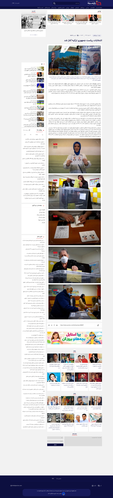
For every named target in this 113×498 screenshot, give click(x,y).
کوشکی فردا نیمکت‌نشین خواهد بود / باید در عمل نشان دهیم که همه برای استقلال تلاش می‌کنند (29, 91)
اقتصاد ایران (42, 210)
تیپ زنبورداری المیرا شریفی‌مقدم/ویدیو (35, 151)
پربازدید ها (39, 130)
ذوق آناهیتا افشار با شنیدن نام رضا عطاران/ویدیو (34, 344)
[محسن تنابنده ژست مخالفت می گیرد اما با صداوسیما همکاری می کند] (67, 377)
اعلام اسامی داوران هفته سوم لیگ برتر (30, 103)
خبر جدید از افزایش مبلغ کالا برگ (37, 305)
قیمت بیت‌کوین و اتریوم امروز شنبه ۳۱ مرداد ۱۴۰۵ (34, 273)
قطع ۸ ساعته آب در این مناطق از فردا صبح (35, 289)
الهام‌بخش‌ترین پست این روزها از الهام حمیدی (96, 408)
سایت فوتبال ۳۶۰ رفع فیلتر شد (29, 85)
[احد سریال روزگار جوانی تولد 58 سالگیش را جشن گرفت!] (53, 400)
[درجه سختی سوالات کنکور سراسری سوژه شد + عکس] (40, 80)
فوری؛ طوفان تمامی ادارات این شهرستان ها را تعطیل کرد (81, 22)
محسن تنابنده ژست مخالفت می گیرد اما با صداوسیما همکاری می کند (67, 385)
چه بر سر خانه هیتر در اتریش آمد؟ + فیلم (36, 301)
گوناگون (99, 11)
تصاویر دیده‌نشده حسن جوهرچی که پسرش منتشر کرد (82, 408)
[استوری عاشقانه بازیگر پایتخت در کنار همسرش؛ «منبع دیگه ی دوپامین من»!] (67, 400)
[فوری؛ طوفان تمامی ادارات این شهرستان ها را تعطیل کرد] (81, 18)
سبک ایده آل (42, 212)
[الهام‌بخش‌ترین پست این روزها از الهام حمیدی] (95, 400)
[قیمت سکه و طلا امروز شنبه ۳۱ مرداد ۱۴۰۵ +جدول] (54, 18)
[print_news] (57, 325)
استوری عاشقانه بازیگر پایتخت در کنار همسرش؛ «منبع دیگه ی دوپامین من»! (67, 408)
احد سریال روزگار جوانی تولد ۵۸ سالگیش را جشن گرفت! (54, 408)
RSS (13, 3)
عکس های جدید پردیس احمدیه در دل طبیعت (55, 384)
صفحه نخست (99, 8)
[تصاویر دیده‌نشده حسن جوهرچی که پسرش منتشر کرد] (81, 400)
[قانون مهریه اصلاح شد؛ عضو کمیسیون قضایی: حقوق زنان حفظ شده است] (40, 69)
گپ (100, 485)
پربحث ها (25, 130)
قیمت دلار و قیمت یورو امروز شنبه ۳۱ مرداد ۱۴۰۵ (67, 22)
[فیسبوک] (54, 325)
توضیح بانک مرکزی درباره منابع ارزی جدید (36, 323)
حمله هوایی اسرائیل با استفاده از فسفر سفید (35, 328)
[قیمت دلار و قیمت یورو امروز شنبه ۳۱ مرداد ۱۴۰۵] (67, 18)
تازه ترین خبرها (41, 220)
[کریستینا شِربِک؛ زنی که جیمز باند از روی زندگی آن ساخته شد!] (40, 113)
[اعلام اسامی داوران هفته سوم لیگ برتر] (40, 102)
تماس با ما (17, 3)
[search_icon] (54, 3)
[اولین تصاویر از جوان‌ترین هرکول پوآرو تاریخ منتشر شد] (53, 358)
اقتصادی (93, 8)
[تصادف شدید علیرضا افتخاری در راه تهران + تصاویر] (94, 18)
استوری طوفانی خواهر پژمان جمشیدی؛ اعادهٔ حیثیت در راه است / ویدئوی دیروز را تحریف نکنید (95, 386)
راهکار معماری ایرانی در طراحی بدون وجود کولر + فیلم (34, 303)
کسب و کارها (41, 8)
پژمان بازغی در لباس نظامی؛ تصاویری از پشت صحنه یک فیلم (81, 385)
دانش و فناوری (61, 8)
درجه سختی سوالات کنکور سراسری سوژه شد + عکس (31, 81)
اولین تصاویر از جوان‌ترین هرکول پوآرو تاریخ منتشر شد (54, 366)
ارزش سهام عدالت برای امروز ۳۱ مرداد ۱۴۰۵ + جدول (34, 286)
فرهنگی (72, 8)
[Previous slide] (23, 21)
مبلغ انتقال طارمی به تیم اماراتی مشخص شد (35, 253)
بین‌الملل (82, 8)
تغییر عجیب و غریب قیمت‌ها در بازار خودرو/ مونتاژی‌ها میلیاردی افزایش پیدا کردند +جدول (54, 426)
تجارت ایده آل (42, 217)
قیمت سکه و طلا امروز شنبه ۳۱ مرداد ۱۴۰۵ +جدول (54, 22)
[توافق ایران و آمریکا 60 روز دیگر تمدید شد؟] (33, 21)
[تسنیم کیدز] (74, 338)
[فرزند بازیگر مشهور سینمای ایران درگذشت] (81, 418)
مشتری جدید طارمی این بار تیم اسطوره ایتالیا (35, 326)
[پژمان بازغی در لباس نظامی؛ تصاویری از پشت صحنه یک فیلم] (81, 377)
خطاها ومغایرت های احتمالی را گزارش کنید (36, 275)
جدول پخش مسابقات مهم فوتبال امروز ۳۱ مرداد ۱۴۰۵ (33, 365)
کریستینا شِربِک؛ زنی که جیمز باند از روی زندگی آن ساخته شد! (29, 114)
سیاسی (87, 8)
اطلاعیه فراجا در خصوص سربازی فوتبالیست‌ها (35, 337)
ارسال (55, 445)
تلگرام (95, 485)
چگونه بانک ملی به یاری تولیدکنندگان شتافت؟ (35, 400)
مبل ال (43, 222)
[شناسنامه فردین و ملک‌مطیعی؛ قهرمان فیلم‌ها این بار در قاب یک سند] (81, 358)
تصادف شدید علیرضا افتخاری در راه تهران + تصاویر (95, 22)
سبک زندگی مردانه (41, 215)
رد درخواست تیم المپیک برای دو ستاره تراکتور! (35, 347)
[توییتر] (49, 325)
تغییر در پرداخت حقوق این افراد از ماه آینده (35, 349)
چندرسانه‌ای (47, 8)
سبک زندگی (54, 8)
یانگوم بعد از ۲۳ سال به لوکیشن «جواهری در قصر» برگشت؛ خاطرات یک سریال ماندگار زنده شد (67, 367)
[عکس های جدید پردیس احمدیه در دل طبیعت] (53, 377)
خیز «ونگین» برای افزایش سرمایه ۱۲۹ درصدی (35, 424)
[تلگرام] (52, 325)
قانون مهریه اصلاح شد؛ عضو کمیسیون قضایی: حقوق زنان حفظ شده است (30, 69)
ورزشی (67, 8)
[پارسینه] (93, 3)
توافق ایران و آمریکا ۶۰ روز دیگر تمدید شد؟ (33, 31)
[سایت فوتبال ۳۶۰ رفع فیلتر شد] (40, 85)
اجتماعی (77, 8)
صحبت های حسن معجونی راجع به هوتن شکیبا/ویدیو (33, 427)
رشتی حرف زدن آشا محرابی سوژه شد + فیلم (35, 296)
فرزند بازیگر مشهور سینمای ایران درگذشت (81, 425)
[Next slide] (44, 21)
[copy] (98, 325)
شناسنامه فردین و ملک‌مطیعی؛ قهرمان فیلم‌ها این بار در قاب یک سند (81, 366)
